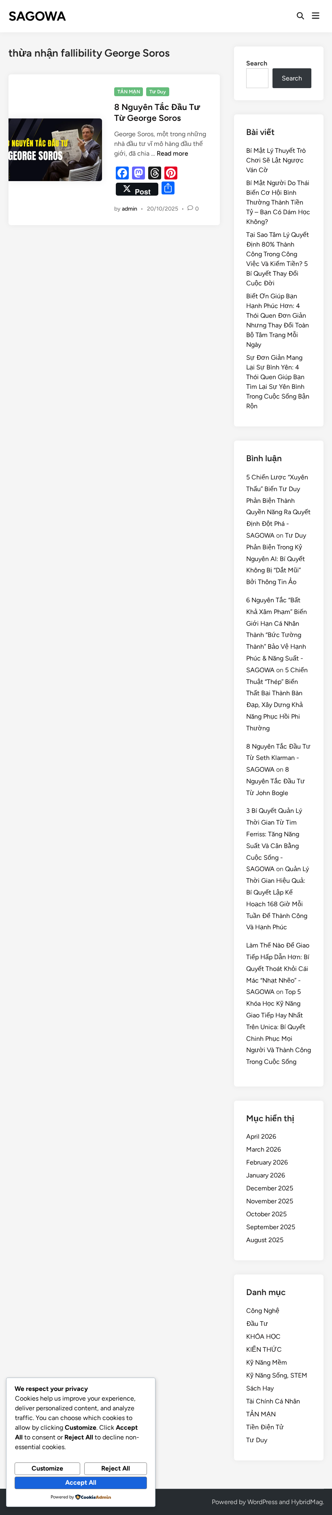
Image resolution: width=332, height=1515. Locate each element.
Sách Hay (260, 1388)
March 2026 (263, 1149)
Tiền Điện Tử (265, 1427)
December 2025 (269, 1188)
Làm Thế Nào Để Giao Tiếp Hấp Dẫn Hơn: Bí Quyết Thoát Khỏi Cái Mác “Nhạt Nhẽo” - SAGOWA (277, 968)
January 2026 (265, 1175)
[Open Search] (300, 16)
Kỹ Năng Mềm (266, 1362)
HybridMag (307, 1502)
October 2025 (266, 1214)
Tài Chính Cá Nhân (273, 1401)
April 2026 (261, 1136)
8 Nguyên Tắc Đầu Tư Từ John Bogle (275, 781)
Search (256, 63)
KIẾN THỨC (264, 1349)
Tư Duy (157, 92)
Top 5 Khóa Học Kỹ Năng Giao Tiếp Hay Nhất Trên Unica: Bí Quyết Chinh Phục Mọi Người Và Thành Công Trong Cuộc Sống (278, 1027)
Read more (172, 153)
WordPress (262, 1502)
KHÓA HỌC (263, 1336)
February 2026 (267, 1162)
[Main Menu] (315, 16)
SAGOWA (37, 16)
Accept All (80, 1482)
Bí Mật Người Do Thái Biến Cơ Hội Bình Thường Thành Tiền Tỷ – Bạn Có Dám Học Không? (278, 202)
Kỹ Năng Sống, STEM (276, 1375)
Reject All (115, 1468)
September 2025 (270, 1227)
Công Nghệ (262, 1311)
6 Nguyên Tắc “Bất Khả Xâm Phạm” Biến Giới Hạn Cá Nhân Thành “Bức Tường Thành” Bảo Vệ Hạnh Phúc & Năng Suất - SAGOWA (276, 635)
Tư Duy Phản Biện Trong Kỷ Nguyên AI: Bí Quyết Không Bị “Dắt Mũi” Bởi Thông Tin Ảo (276, 559)
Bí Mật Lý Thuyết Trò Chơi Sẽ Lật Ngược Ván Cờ (276, 160)
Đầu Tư (257, 1323)
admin (129, 208)
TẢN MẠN (128, 92)
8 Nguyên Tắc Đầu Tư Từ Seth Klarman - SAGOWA (278, 758)
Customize (47, 1468)
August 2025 (264, 1240)
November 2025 (269, 1201)
